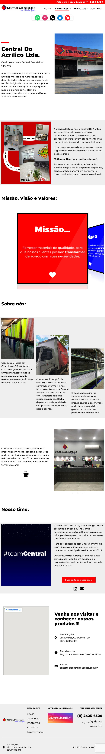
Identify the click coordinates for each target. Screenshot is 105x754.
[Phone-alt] (52, 18)
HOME (47, 8)
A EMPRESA (62, 8)
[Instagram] (45, 18)
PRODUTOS (79, 8)
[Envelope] (60, 18)
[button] (57, 459)
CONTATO (95, 8)
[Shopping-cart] (67, 18)
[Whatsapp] (37, 18)
